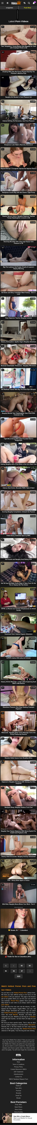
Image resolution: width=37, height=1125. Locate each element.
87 (22, 971)
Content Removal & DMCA (19, 1069)
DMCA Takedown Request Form (18, 1079)
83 (22, 966)
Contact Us (18, 1076)
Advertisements (18, 1074)
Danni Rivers (18, 1107)
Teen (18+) (18, 1088)
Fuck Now (27, 8)
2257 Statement (18, 1072)
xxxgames (9, 8)
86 (14, 971)
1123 (18, 976)
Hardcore (18, 1085)
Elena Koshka (18, 1112)
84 (30, 966)
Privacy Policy (18, 1067)
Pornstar (18, 1090)
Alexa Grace (18, 1109)
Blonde (18, 1098)
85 (6, 971)
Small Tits (19, 1095)
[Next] (30, 971)
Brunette (18, 1093)
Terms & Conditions (18, 1064)
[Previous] (13, 966)
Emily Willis (18, 1104)
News (18, 1062)
